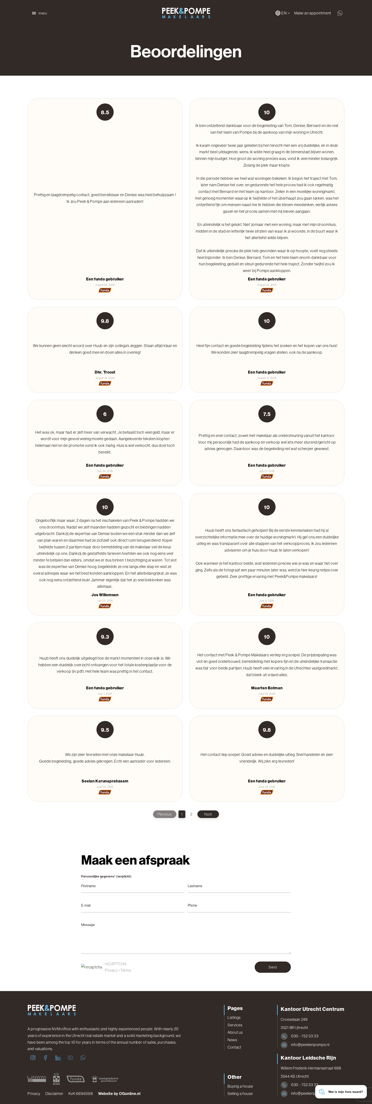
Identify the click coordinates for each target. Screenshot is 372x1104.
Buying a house (240, 1086)
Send (273, 967)
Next (208, 814)
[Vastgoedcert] (105, 1078)
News (232, 1040)
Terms (125, 970)
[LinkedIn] (58, 1057)
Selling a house (240, 1093)
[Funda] (76, 1078)
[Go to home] (186, 13)
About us (235, 1032)
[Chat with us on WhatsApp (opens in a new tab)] (339, 13)
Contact (234, 1047)
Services (235, 1025)
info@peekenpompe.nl (310, 1045)
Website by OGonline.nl (119, 1093)
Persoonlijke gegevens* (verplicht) (106, 876)
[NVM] (56, 1078)
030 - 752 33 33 (305, 1036)
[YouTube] (70, 1057)
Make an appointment (312, 13)
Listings (234, 1017)
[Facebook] (45, 1057)
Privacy (111, 970)
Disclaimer (54, 1093)
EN (284, 13)
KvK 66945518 (80, 1093)
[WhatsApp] (83, 1057)
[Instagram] (33, 1057)
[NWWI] (37, 1078)
